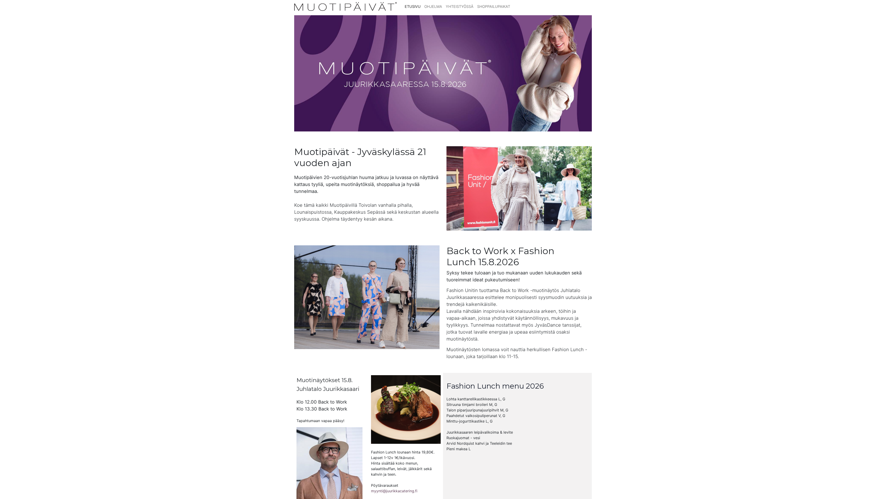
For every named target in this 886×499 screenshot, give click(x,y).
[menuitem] (412, 6)
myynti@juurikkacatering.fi (394, 491)
